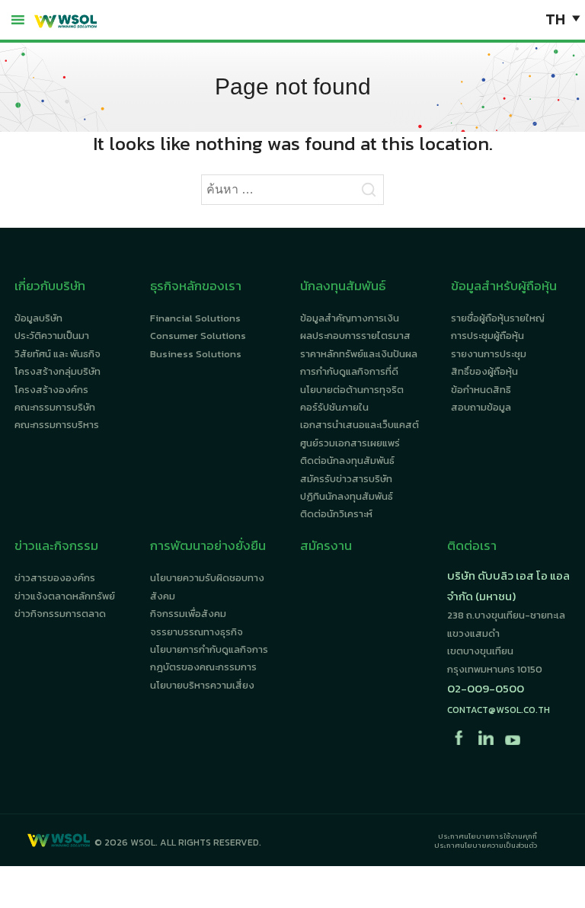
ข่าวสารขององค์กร (54, 578)
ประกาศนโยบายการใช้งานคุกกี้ (487, 836)
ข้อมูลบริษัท (38, 318)
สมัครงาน (326, 545)
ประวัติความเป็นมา (51, 335)
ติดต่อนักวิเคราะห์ (336, 514)
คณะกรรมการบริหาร (56, 424)
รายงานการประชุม (488, 354)
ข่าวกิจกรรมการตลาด (60, 613)
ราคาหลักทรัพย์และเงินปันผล (358, 354)
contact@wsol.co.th (498, 710)
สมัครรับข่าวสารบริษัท (346, 479)
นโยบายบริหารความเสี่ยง (202, 685)
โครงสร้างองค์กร (51, 389)
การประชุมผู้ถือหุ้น (487, 335)
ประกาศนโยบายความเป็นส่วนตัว (485, 845)
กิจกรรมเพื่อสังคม (188, 613)
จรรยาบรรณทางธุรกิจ (196, 632)
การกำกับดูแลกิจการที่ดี (349, 371)
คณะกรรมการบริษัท (54, 407)
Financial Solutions (195, 318)
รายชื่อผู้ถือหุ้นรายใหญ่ (498, 318)
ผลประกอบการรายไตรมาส (355, 335)
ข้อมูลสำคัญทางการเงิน (349, 318)
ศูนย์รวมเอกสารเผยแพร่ (350, 443)
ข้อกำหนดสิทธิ (481, 389)
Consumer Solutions (198, 335)
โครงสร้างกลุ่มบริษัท (57, 371)
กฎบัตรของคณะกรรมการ (203, 667)
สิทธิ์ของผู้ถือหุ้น (484, 371)
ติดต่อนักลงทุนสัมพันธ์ (347, 460)
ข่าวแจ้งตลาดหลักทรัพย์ (64, 596)
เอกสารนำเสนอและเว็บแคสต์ (359, 424)
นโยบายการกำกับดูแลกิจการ (209, 649)
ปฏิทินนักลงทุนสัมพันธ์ (346, 496)
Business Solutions (195, 354)
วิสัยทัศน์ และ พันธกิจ (57, 354)
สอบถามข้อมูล (481, 407)
